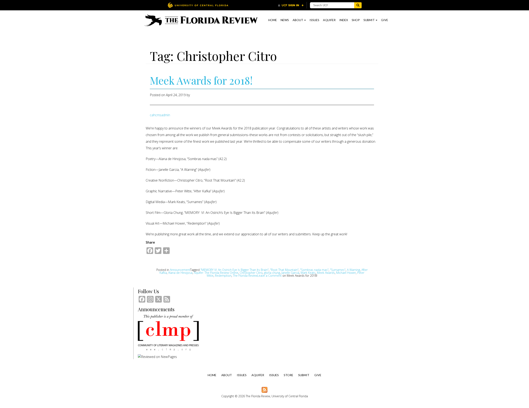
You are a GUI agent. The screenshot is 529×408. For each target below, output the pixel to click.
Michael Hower (346, 273)
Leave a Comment (287, 276)
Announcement (180, 270)
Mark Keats (308, 273)
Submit (369, 20)
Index (343, 20)
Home (272, 20)
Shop (356, 20)
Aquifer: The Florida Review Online (216, 273)
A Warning (353, 270)
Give (384, 20)
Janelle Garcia (290, 273)
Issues (314, 20)
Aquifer (329, 20)
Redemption (223, 276)
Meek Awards (326, 273)
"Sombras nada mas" (314, 270)
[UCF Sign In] (291, 5)
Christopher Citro (251, 273)
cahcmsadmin (160, 115)
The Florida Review (245, 276)
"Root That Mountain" (284, 270)
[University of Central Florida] (198, 5)
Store (288, 375)
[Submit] (358, 5)
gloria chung (272, 273)
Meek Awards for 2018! (201, 80)
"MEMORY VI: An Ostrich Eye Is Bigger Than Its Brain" (234, 270)
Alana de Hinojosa (180, 273)
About (298, 20)
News (285, 20)
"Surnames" (338, 270)
